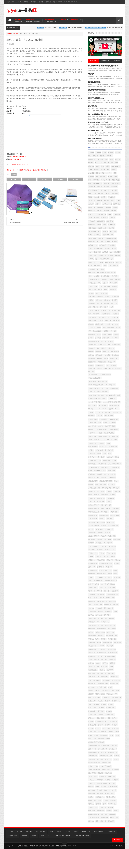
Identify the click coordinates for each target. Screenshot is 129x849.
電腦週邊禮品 (102, 362)
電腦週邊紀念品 (93, 807)
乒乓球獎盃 (112, 422)
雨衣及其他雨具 (111, 797)
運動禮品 (117, 255)
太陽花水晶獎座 (93, 286)
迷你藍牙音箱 (102, 344)
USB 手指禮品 (98, 265)
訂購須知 (63, 20)
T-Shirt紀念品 (99, 412)
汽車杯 (115, 611)
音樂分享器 (102, 807)
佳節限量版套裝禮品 (94, 82)
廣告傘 (8, 170)
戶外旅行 (96, 217)
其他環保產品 (99, 450)
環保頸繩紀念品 (101, 653)
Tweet (14, 179)
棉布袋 (90, 604)
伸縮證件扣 (91, 429)
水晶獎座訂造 (92, 611)
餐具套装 (91, 365)
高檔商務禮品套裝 (93, 814)
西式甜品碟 (96, 704)
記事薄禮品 (97, 235)
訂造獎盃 (98, 728)
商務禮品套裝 (111, 470)
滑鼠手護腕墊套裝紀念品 (108, 625)
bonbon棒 (99, 416)
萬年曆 (99, 334)
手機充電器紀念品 (110, 549)
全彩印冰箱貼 (103, 446)
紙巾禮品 (99, 687)
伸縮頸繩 (99, 433)
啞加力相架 (91, 474)
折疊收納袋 (91, 303)
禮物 (116, 162)
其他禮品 (104, 279)
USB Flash (109, 173)
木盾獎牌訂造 (115, 591)
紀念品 (29, 170)
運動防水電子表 (93, 776)
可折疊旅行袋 (92, 283)
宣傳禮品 (98, 152)
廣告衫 (98, 173)
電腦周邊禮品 (112, 804)
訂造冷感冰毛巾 (112, 718)
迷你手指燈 (108, 759)
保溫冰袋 (106, 440)
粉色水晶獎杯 (106, 680)
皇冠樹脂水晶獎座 (110, 656)
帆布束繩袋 (107, 286)
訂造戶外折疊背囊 (100, 721)
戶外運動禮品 (112, 546)
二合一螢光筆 (92, 426)
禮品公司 (36, 170)
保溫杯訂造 (101, 443)
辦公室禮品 (96, 180)
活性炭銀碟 (104, 618)
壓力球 (116, 481)
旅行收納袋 (116, 577)
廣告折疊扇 (112, 290)
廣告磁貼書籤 (109, 529)
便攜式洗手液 (92, 436)
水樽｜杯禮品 (92, 317)
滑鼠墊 (114, 248)
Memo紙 (97, 409)
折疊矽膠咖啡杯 (93, 563)
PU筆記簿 (118, 262)
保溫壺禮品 (114, 440)
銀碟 (108, 169)
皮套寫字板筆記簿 (93, 659)
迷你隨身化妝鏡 (93, 766)
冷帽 (109, 453)
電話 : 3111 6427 (57, 2)
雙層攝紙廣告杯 (109, 793)
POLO (115, 176)
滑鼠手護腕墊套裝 (93, 625)
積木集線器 (111, 673)
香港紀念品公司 (86, 831)
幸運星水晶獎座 (93, 519)
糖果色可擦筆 (116, 680)
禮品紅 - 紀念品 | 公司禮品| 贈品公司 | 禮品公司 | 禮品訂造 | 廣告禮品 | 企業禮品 (43, 846)
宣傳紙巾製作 (101, 501)
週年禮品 (110, 255)
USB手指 (16, 170)
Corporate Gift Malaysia (82, 835)
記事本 (90, 735)
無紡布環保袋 (112, 628)
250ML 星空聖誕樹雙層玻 (95, 385)
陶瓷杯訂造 (107, 790)
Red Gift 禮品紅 (118, 846)
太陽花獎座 (116, 491)
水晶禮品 (106, 200)
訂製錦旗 (98, 338)
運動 (109, 344)
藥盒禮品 (100, 701)
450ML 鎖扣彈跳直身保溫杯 (96, 395)
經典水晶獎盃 (106, 690)
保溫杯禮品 (100, 241)
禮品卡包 (102, 670)
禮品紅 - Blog (10, 2)
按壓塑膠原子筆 (93, 570)
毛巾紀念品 (98, 608)
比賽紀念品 (115, 193)
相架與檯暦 (97, 252)
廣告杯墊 (91, 529)
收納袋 (111, 307)
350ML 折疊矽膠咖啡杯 (111, 388)
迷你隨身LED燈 (106, 762)
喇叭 (99, 283)
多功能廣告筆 (113, 283)
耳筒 (116, 694)
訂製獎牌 (116, 334)
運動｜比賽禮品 (101, 348)
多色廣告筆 (91, 491)
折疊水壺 (117, 560)
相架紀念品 (91, 666)
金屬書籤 (91, 259)
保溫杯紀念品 (102, 228)
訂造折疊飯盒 (92, 725)
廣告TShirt (29, 831)
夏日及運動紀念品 (93, 190)
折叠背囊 (91, 300)
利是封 (109, 214)
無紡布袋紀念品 (100, 632)
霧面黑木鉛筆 (112, 362)
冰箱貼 (111, 279)
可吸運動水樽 (102, 464)
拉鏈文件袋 (100, 567)
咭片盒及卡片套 (93, 245)
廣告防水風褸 (112, 536)
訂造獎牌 (91, 728)
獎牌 (102, 166)
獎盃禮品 (91, 639)
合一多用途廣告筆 (93, 467)
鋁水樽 (90, 207)
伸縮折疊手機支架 (110, 426)
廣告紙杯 (91, 293)
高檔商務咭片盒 (100, 365)
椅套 (101, 604)
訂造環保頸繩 (106, 728)
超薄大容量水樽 (102, 749)
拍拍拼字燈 (109, 567)
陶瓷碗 (114, 790)
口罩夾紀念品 (92, 464)
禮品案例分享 (50, 20)
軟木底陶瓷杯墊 (93, 756)
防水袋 (106, 358)
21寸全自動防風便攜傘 (95, 378)
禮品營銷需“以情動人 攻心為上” (98, 122)
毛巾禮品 (91, 608)
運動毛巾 (103, 197)
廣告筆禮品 (111, 197)
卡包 (99, 460)
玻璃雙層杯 (91, 642)
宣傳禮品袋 (91, 501)
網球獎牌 (91, 694)
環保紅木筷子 (102, 649)
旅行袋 (90, 580)
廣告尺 (100, 290)
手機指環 (102, 553)
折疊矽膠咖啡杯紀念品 (105, 563)
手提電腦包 (91, 549)
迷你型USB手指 (105, 180)
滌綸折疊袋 (91, 622)
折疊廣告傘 (107, 300)
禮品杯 (103, 169)
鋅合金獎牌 (107, 355)
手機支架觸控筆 (111, 553)
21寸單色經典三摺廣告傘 (95, 238)
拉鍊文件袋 (114, 303)
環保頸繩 (106, 211)
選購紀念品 (33, 20)
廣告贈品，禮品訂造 (104, 532)
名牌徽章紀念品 (105, 467)
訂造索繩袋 (105, 338)
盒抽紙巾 (98, 663)
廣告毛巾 (103, 190)
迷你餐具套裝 (102, 255)
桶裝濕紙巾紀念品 (102, 601)
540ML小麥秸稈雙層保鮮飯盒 (111, 402)
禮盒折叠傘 (91, 673)
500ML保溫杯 (112, 398)
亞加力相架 (91, 241)
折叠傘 (113, 556)
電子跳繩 (98, 804)
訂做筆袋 (103, 704)
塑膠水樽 (105, 283)
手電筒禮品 (98, 556)
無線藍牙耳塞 (92, 635)
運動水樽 (113, 211)
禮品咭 (118, 327)
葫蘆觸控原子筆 (116, 697)
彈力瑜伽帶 (91, 539)
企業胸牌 (100, 426)
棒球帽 (96, 604)
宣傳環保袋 (91, 498)
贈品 (89, 156)
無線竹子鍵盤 (110, 632)
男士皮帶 (100, 656)
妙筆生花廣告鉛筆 (93, 495)
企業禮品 (109, 156)
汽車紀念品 (98, 615)
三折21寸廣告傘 (113, 265)
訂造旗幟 (107, 725)
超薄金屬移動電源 (93, 752)
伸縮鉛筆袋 (91, 433)
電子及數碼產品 (98, 207)
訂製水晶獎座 (92, 714)
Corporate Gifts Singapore (63, 835)
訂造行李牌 (115, 728)
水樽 (109, 190)
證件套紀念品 (104, 735)
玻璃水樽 (103, 639)
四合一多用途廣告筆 (110, 474)
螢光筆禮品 (91, 224)
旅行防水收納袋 (98, 580)
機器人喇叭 (107, 604)
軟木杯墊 (117, 756)
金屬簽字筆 (115, 780)
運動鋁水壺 (108, 773)
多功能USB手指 (97, 183)
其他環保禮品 (109, 450)
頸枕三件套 (91, 811)
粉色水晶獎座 (97, 680)
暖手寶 (90, 591)
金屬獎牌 (107, 780)
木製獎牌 (112, 217)
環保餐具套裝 (99, 324)
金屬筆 (99, 224)
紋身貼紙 (105, 252)
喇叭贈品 (99, 474)
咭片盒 (90, 470)
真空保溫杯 (115, 324)
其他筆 (99, 453)
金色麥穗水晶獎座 (102, 783)
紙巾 (111, 231)
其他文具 (91, 450)
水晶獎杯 (100, 611)
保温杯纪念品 (98, 440)
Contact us (118, 840)
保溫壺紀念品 (92, 443)
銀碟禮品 (91, 355)
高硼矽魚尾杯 (105, 817)
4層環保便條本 (109, 262)
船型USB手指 (96, 697)
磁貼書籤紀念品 (93, 670)
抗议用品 (106, 556)
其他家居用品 (105, 276)
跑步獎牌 (103, 752)
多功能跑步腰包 (106, 488)
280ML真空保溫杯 (110, 385)
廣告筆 (111, 159)
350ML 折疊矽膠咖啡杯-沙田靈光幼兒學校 (111, 27)
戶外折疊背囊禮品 (93, 546)
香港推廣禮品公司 (98, 831)
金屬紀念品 (91, 783)
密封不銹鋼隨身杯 (93, 508)
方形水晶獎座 (99, 577)
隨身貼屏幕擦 (92, 362)
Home (9, 33)
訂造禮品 (15, 33)
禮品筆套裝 (109, 670)
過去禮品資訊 (116, 61)
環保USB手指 (117, 642)
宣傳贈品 (109, 501)
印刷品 (119, 200)
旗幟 (96, 176)
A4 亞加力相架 (92, 405)
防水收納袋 (91, 790)
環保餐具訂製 (92, 656)
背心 (103, 173)
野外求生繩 (102, 776)
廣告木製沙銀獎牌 (113, 525)
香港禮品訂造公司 (12, 835)
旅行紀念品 (91, 200)
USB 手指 (107, 412)
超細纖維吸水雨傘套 (104, 738)
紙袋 (105, 687)
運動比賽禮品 (92, 773)
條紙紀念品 (112, 601)
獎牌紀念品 (91, 221)
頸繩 (112, 259)
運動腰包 (100, 773)
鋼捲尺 (97, 786)
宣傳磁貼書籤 (110, 498)
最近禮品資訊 (93, 61)
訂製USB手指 (92, 707)
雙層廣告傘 (100, 793)
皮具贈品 (107, 324)
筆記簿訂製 (109, 221)
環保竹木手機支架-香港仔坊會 (98, 114)
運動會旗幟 (115, 769)
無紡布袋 (30, 27)
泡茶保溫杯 (107, 615)
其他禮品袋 (91, 453)
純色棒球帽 (91, 687)
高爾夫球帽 (112, 814)
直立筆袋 (112, 663)
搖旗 (110, 570)
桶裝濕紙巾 (91, 601)
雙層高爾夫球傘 (100, 797)
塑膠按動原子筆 (93, 481)
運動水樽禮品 (116, 344)
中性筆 (105, 422)
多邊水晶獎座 (101, 491)
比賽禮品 (115, 604)
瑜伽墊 (99, 642)
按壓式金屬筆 (103, 570)
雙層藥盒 (91, 797)
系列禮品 (114, 190)
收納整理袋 (91, 574)
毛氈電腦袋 (115, 314)
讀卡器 (117, 735)
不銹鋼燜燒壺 (103, 419)
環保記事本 (91, 653)
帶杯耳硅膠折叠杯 (93, 512)
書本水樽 (106, 591)
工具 (100, 286)
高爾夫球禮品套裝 (93, 817)
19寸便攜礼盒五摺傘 (105, 374)
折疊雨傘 (106, 303)
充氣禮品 (96, 276)
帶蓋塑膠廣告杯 (104, 515)
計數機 (117, 732)
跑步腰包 (110, 341)
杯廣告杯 (95, 598)
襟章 (89, 704)
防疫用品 (99, 790)
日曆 (109, 310)
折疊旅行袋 (109, 560)
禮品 (106, 159)
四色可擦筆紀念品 (102, 477)
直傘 (99, 231)
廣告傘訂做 (91, 186)
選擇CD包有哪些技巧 (95, 138)
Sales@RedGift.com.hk (70, 2)
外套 (96, 484)
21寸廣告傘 (100, 262)
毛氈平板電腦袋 (105, 314)
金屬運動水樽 (115, 351)
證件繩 (111, 735)
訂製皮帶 (100, 714)
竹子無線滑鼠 (114, 677)
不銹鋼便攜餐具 (93, 419)
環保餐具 (106, 186)
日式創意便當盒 (93, 587)
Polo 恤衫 (108, 207)
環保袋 (90, 197)
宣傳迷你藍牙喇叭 (93, 505)
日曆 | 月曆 (102, 587)
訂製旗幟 (109, 711)
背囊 (115, 231)
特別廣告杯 (109, 635)
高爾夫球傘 (111, 224)
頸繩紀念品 (91, 262)
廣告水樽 (91, 204)
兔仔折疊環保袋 (93, 446)
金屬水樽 (91, 351)
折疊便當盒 (98, 300)
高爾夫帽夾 (104, 814)
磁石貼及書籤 (101, 221)
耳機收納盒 (109, 694)
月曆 (119, 310)
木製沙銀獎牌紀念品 (112, 594)
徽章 (96, 293)
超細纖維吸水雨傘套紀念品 (96, 742)
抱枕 (89, 567)
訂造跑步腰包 (92, 732)
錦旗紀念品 (115, 355)
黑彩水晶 (91, 821)
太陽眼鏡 (109, 491)
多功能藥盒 (111, 484)
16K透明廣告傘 (92, 374)
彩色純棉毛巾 (112, 245)
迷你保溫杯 (100, 759)
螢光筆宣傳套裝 (107, 334)
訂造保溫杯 (117, 252)
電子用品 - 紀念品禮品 (109, 800)
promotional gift (101, 214)
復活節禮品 (116, 539)
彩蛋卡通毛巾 (108, 539)
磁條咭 (99, 327)
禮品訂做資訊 (92, 159)
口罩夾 (114, 460)
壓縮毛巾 (91, 484)
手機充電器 (104, 217)
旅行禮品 (103, 310)
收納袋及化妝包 (101, 574)
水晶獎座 (110, 162)
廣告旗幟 (103, 525)
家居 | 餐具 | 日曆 (106, 505)
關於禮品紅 (33, 2)
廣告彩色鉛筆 (110, 522)
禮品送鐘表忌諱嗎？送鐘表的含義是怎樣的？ (103, 66)
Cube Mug (91, 214)
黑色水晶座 (111, 821)
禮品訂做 (118, 159)
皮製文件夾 (104, 659)
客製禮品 (34, 835)
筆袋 (89, 331)
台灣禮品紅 (24, 835)
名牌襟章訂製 (116, 467)
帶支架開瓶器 (116, 508)
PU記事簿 (110, 409)
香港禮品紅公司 (111, 831)
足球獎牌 (103, 341)
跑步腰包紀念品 (112, 752)
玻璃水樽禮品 (112, 639)
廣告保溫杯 (91, 522)
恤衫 (89, 180)
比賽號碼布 (96, 314)
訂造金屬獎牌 (102, 732)
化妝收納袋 (109, 457)
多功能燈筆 (103, 484)
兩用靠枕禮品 (113, 446)
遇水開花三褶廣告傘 (94, 769)
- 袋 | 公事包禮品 (111, 365)
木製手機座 (91, 594)
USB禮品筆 (91, 416)
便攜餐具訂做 (101, 269)
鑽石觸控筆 (91, 358)
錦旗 (89, 183)
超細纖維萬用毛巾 (93, 341)
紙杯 (115, 331)
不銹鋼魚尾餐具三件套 (94, 422)
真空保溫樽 (91, 327)
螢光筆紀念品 (116, 701)
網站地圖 (41, 2)
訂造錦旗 (110, 732)
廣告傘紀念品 (101, 522)
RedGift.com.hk (15, 159)
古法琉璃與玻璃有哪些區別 (97, 90)
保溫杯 (97, 166)
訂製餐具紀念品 (109, 714)
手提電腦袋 (100, 549)
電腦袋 (104, 224)
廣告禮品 (110, 152)
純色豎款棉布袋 (107, 331)
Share (29, 179)
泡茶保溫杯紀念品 (93, 618)
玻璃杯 (97, 639)
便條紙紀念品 (92, 228)
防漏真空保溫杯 (104, 259)
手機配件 (91, 556)
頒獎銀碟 (110, 807)
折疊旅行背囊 (101, 560)
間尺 (96, 259)
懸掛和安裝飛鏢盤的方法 (96, 98)
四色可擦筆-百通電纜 (65, 27)
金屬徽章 (100, 193)
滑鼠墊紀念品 (105, 622)
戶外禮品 (107, 193)
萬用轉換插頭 (106, 697)
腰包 (89, 697)
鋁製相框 (91, 786)
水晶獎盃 (107, 248)
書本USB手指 (98, 591)
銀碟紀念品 (98, 355)
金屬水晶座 (91, 780)
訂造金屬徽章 (115, 338)
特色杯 (90, 252)
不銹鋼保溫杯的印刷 (111, 238)
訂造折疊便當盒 (112, 721)
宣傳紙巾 (115, 207)
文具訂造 (99, 186)
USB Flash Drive (115, 166)
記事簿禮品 (116, 204)
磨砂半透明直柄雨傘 (108, 327)
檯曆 (89, 314)
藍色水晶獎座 (92, 701)
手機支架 (107, 296)
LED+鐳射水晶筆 (114, 405)
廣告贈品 (100, 159)
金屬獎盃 (98, 351)
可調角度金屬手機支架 (114, 464)
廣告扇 (106, 290)
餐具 (112, 235)
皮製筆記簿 (112, 659)
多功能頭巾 (116, 488)
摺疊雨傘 (98, 204)
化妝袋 (117, 457)
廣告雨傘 (106, 183)
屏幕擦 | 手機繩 (105, 508)
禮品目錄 (26, 2)
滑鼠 (98, 622)
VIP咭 (105, 265)
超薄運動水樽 (113, 749)
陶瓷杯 (108, 166)
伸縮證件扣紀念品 (102, 429)
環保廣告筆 (101, 646)
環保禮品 (91, 166)
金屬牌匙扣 (100, 780)
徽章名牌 (91, 543)
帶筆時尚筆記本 (93, 515)
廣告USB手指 (92, 290)
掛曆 (89, 307)
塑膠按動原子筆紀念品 (105, 481)
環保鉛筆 (91, 324)
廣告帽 (90, 217)
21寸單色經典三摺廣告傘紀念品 (97, 381)
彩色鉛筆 (99, 539)
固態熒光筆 (112, 477)
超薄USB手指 (92, 749)
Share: (117, 409)
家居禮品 (91, 176)
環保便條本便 (92, 646)
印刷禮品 (117, 279)
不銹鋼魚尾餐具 (113, 419)
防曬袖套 (99, 358)
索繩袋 (110, 687)
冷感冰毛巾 (103, 176)
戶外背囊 (103, 546)
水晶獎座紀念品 (98, 248)
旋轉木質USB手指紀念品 (107, 584)
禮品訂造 (44, 170)
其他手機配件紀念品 (94, 279)
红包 (111, 252)
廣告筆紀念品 (92, 532)
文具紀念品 (91, 211)
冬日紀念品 (114, 186)
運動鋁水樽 (105, 235)
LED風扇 (90, 409)
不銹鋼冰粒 (91, 269)
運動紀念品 (91, 348)
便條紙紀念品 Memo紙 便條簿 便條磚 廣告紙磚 (102, 272)
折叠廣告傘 (91, 560)
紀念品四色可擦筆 (103, 683)
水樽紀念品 (108, 611)
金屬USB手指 (92, 193)
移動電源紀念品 (101, 673)
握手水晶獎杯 (104, 307)
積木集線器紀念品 (93, 677)
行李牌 (90, 235)
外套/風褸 (91, 173)
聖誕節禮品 (91, 334)
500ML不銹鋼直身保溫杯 (113, 395)
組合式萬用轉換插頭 (94, 690)
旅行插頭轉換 (92, 231)
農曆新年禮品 (92, 344)
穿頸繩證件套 (105, 677)
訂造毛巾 (114, 725)
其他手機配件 (115, 276)
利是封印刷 (111, 228)
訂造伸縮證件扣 (101, 718)
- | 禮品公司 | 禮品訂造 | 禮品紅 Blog (19, 164)
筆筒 (89, 680)
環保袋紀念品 (112, 649)
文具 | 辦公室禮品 (93, 310)
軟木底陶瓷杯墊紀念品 (105, 756)
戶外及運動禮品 (115, 183)
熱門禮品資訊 (105, 61)
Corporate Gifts (103, 405)
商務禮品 (96, 169)
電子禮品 (91, 804)
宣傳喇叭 (112, 495)
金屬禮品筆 (105, 351)
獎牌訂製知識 (92, 106)
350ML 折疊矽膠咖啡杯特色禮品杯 (85, 27)
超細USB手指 (92, 738)
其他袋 (104, 453)
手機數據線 (115, 296)
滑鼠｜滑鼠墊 (102, 317)
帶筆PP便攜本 (115, 512)
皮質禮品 (91, 663)
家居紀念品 (102, 245)
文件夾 (115, 574)
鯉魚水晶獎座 (114, 817)
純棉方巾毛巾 (114, 683)
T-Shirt (90, 169)
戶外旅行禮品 (104, 293)
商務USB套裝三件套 (100, 470)
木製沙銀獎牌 (101, 594)
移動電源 (105, 231)
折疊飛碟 (117, 563)
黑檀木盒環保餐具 (100, 821)
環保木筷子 (109, 646)
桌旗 (113, 598)
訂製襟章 (91, 338)
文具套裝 (91, 577)
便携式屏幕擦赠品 (109, 433)
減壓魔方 (111, 618)
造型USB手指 (116, 180)
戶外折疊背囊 (108, 543)
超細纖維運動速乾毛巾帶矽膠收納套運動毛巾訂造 (102, 745)
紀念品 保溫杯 (97, 331)
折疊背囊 (99, 303)
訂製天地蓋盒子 (110, 707)
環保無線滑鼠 (92, 649)
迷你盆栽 (116, 759)
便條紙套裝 (115, 436)
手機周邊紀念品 (93, 553)
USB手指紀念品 (116, 412)
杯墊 (89, 598)
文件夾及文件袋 (107, 204)
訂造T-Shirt (91, 718)
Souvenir (90, 412)
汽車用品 (91, 615)
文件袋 (90, 248)
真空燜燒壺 (104, 666)
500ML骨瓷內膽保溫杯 (94, 402)
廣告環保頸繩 (99, 529)
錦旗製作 (91, 74)
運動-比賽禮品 (106, 769)
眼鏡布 (111, 666)
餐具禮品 (116, 811)
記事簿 (96, 735)
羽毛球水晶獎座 (100, 694)
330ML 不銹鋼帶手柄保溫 (95, 388)
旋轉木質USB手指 (93, 584)
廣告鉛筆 (103, 536)
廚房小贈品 (109, 519)
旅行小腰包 (108, 577)
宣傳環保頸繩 (101, 498)
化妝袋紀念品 (92, 460)
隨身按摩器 (91, 793)
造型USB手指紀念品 (105, 766)
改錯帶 (110, 574)
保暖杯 (90, 440)
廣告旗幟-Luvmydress (95, 130)
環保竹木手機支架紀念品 (95, 320)
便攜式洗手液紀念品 (104, 436)
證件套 (113, 200)
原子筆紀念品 (106, 460)
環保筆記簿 (116, 320)
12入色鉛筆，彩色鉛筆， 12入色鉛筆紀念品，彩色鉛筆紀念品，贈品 (105, 370)
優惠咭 (90, 276)
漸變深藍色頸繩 (101, 628)
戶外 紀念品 (98, 543)
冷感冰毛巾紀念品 (93, 457)
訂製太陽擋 (91, 711)
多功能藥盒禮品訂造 (94, 488)
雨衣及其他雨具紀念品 (94, 800)
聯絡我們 (48, 2)
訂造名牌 (91, 721)
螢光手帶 (107, 701)
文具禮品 (103, 162)
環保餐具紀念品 (112, 653)
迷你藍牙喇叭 (92, 255)
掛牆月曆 (95, 307)
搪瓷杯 (115, 570)
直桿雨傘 (105, 663)
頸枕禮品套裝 (101, 811)
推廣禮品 (102, 156)
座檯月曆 (114, 286)
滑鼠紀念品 (91, 628)
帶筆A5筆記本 (105, 512)
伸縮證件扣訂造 (113, 429)
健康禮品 (107, 241)
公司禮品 (118, 152)
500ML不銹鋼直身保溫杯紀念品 (97, 398)
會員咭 (114, 310)
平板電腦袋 (116, 214)
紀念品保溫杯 (92, 683)
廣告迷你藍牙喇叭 (93, 536)
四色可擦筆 (52, 27)
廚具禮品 (102, 519)
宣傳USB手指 (104, 495)
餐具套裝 (109, 811)
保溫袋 (108, 443)
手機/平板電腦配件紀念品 (95, 296)
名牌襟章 (114, 241)
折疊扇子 (114, 300)
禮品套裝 (96, 197)
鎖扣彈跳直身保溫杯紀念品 (109, 786)
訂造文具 (100, 725)
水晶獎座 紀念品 (108, 608)
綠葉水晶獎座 (116, 690)
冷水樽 (103, 457)
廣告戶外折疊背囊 (93, 525)
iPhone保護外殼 (108, 416)
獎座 (116, 635)
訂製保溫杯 (101, 707)
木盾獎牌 (99, 200)
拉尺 (94, 567)
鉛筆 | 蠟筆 (112, 783)
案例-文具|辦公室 (105, 598)
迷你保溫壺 (91, 759)
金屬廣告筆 (111, 348)
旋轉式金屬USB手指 (111, 580)
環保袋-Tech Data (40, 27)
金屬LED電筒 (111, 776)
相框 (98, 666)
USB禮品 (113, 169)
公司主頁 (18, 2)
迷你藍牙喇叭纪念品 (94, 762)
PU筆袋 (104, 409)
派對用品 (99, 211)
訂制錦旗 (110, 704)
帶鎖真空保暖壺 (115, 515)
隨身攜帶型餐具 (114, 358)
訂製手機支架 (101, 711)
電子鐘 (104, 804)
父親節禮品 (101, 635)
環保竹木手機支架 (113, 317)
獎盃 (115, 173)
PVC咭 (90, 265)
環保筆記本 (108, 320)
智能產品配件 (112, 587)
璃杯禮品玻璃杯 (107, 642)
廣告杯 (22, 170)
